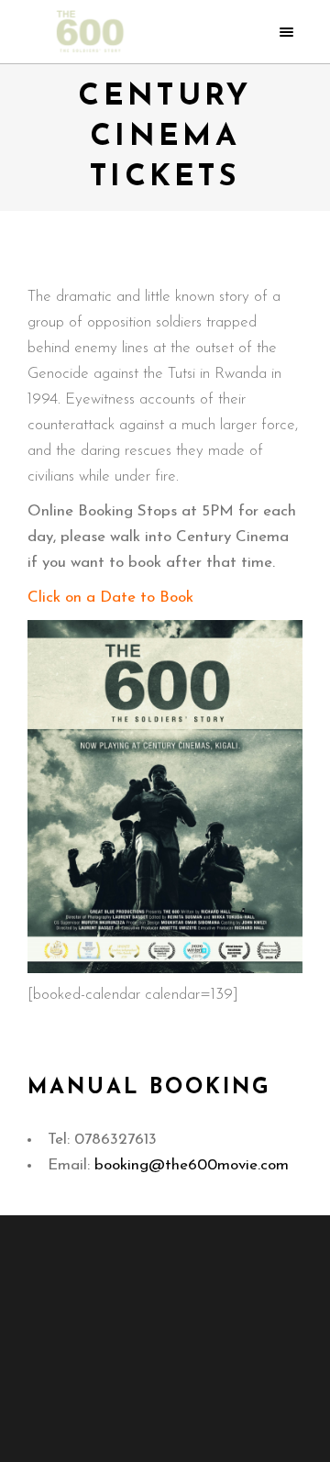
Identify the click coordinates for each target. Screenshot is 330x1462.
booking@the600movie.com (191, 1165)
